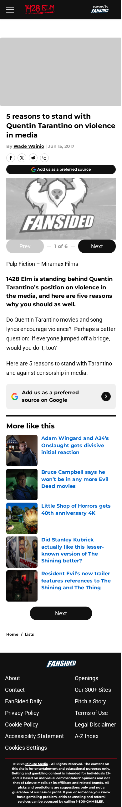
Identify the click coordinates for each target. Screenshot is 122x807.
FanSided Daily (23, 701)
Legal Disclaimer (95, 724)
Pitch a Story (90, 701)
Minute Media (36, 764)
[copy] (44, 157)
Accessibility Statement (34, 736)
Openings (86, 678)
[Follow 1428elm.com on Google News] (106, 396)
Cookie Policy (21, 724)
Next (97, 246)
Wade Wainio (28, 146)
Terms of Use (91, 713)
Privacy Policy (22, 713)
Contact (15, 689)
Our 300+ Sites (93, 689)
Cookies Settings (26, 747)
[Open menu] (10, 9)
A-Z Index (87, 736)
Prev (25, 246)
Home (12, 634)
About (12, 678)
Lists (29, 634)
